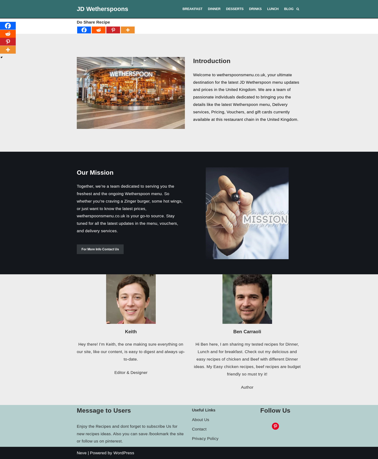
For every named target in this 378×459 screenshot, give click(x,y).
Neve (82, 453)
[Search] (297, 8)
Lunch (273, 9)
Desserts (235, 9)
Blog (289, 9)
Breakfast (192, 9)
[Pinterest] (113, 30)
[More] (128, 30)
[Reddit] (99, 30)
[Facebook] (84, 30)
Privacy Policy (205, 438)
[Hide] (1, 57)
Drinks (255, 9)
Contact (199, 429)
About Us (200, 419)
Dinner (214, 9)
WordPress (123, 453)
